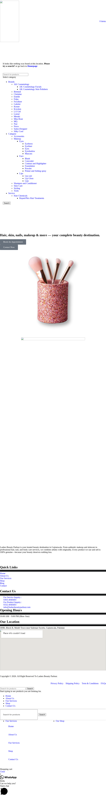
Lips (21, 173)
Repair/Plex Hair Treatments (31, 198)
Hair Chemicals (20, 196)
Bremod (17, 92)
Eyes (21, 141)
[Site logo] (9, 41)
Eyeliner (28, 146)
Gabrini (17, 104)
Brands (11, 82)
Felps (16, 99)
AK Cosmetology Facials (30, 87)
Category (12, 134)
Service (11, 193)
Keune (17, 106)
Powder (28, 168)
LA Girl (17, 111)
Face (21, 156)
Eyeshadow (30, 151)
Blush (27, 158)
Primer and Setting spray (35, 171)
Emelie (17, 96)
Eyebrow (29, 144)
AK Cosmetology (21, 84)
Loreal (16, 114)
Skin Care (18, 186)
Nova (16, 126)
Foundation (30, 166)
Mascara (28, 153)
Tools (16, 191)
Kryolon (17, 109)
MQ (15, 121)
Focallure (18, 101)
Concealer (29, 161)
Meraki (17, 116)
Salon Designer (20, 129)
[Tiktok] (25, 559)
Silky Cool (18, 131)
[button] (53, 790)
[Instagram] (18, 559)
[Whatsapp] (33, 559)
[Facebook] (10, 559)
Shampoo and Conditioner (25, 183)
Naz (15, 124)
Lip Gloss (29, 178)
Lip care (28, 176)
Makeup (17, 139)
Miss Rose (18, 119)
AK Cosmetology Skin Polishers (33, 89)
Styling (17, 188)
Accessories (19, 136)
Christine (18, 94)
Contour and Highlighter (35, 163)
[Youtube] (3, 559)
